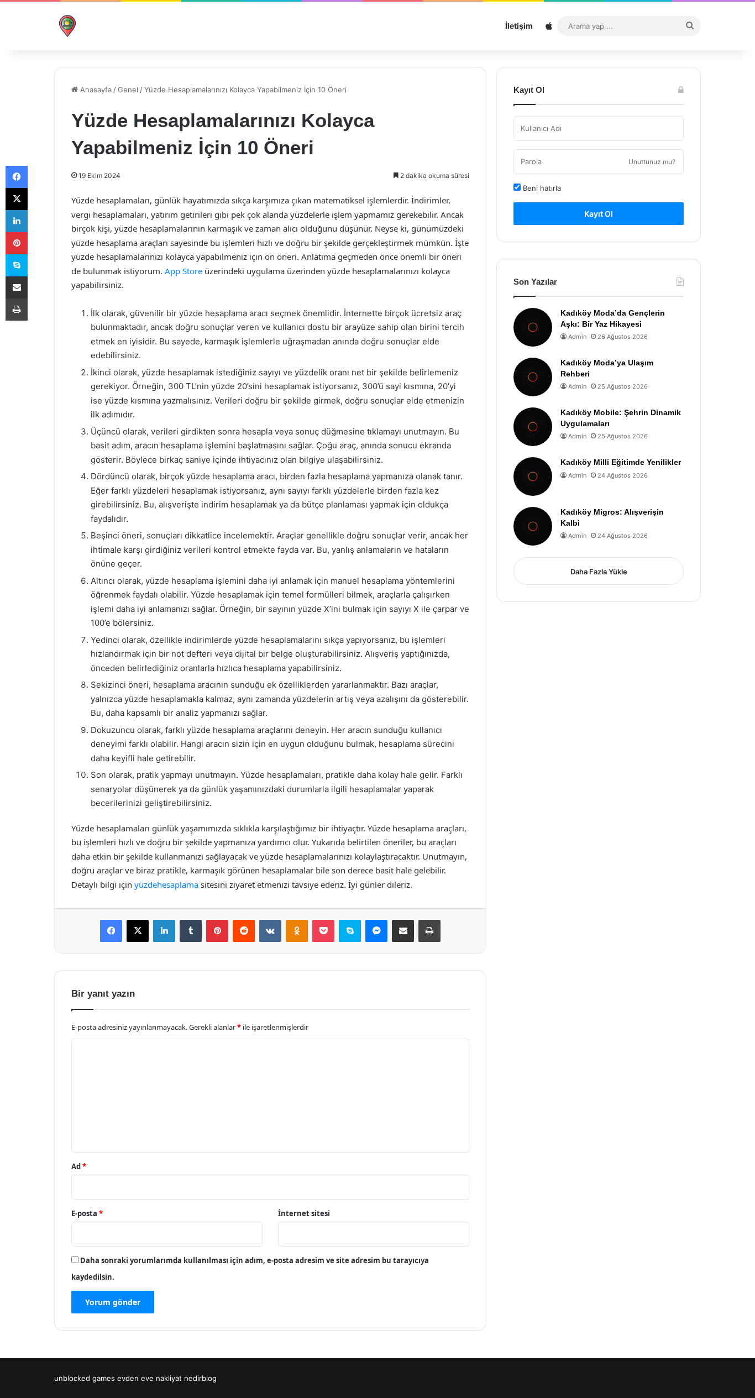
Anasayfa (95, 89)
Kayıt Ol (598, 213)
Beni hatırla (541, 188)
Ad (78, 1166)
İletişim (519, 25)
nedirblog (200, 1378)
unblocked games (84, 1378)
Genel (128, 89)
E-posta (87, 1213)
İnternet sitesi (304, 1213)
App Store (183, 270)
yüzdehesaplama (166, 884)
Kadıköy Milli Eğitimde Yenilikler (620, 462)
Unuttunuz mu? (651, 162)
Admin (577, 337)
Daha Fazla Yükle (598, 571)
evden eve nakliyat (149, 1378)
